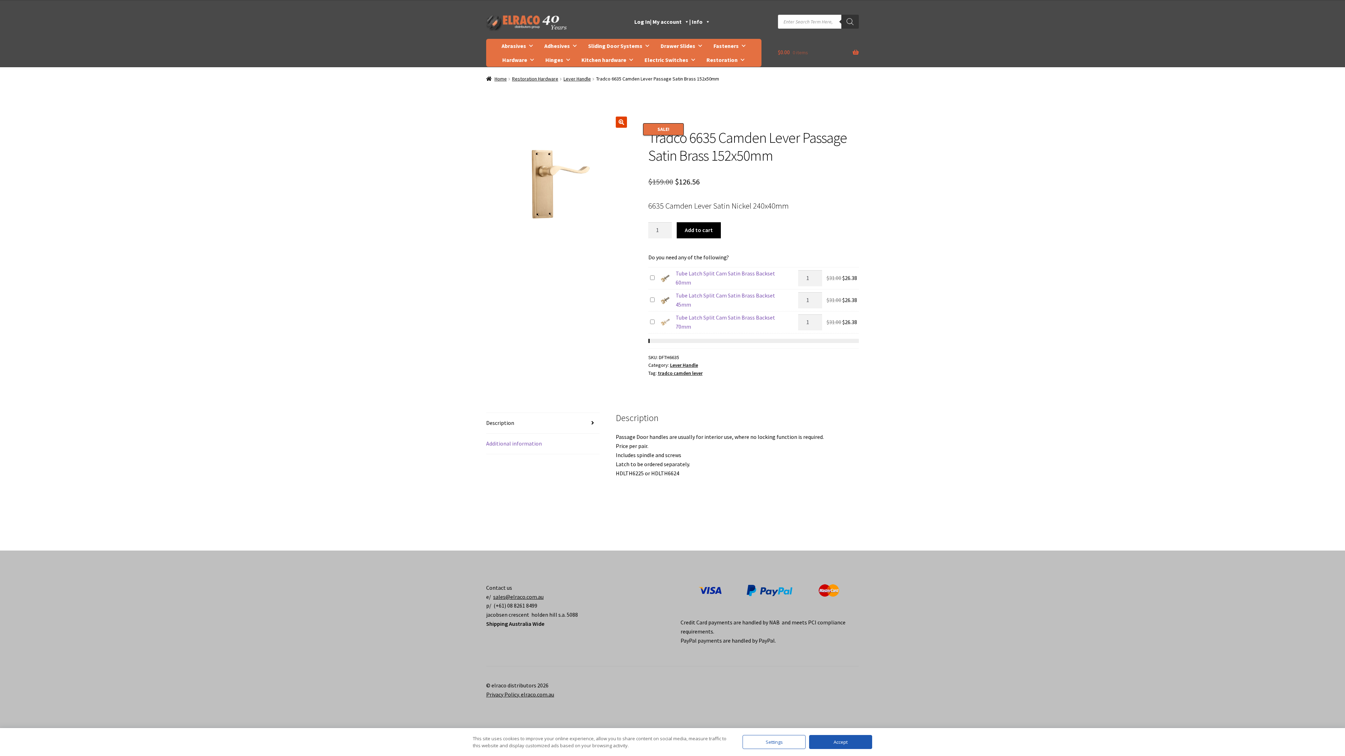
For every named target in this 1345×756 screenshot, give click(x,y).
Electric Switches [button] (666, 59)
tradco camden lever (680, 373)
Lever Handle (577, 79)
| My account (666, 21)
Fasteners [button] (726, 45)
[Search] (850, 22)
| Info (696, 21)
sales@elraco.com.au (518, 596)
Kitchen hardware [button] (603, 59)
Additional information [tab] (514, 443)
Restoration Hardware (535, 79)
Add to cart (699, 229)
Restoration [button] (722, 59)
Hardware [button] (514, 59)
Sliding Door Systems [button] (615, 45)
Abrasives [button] (514, 45)
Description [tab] (500, 422)
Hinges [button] (554, 59)
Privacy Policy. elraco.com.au (520, 694)
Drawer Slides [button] (678, 45)
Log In (642, 21)
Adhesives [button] (557, 45)
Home (501, 79)
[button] (621, 122)
